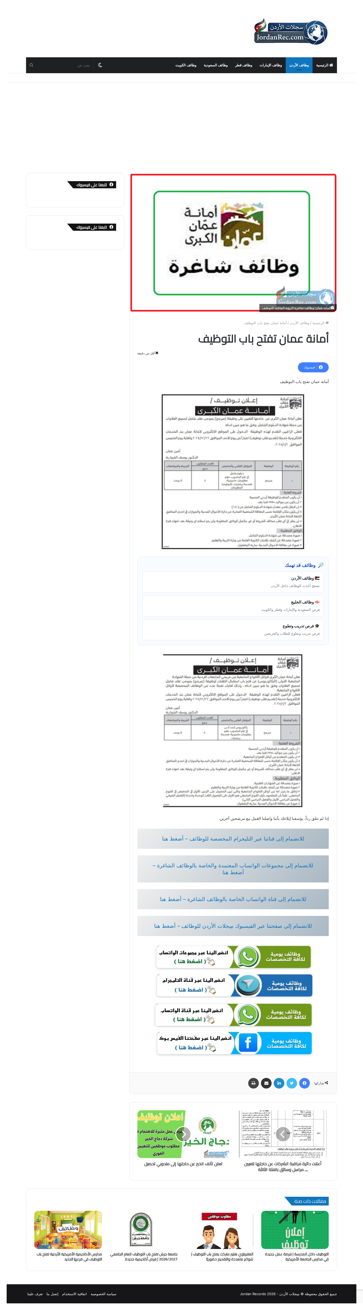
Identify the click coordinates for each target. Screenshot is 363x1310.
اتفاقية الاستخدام (74, 1294)
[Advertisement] (181, 128)
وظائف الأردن (299, 65)
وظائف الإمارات (271, 65)
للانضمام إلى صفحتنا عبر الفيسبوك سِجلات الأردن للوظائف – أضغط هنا (233, 926)
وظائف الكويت (185, 65)
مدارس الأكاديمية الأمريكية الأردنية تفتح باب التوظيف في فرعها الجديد (69, 1257)
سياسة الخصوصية (103, 1294)
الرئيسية (322, 65)
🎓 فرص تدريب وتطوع (292, 629)
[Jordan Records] (290, 32)
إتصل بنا (52, 1294)
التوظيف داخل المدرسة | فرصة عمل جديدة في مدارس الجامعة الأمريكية (297, 1257)
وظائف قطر (243, 65)
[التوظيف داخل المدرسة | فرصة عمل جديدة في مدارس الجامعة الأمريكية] (295, 1230)
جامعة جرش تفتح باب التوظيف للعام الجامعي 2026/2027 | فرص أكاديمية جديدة (144, 1257)
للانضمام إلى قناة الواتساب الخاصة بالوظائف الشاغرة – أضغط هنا (233, 899)
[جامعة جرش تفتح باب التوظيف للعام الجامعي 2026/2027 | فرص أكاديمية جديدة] (144, 1230)
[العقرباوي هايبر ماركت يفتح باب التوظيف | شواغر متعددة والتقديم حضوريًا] (219, 1230)
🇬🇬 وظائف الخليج (290, 605)
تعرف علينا (35, 1294)
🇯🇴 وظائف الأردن (295, 582)
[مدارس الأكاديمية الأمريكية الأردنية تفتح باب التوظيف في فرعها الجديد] (68, 1230)
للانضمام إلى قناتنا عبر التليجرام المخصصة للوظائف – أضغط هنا (233, 838)
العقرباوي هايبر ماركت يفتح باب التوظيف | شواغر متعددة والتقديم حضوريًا (222, 1257)
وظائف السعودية (216, 65)
